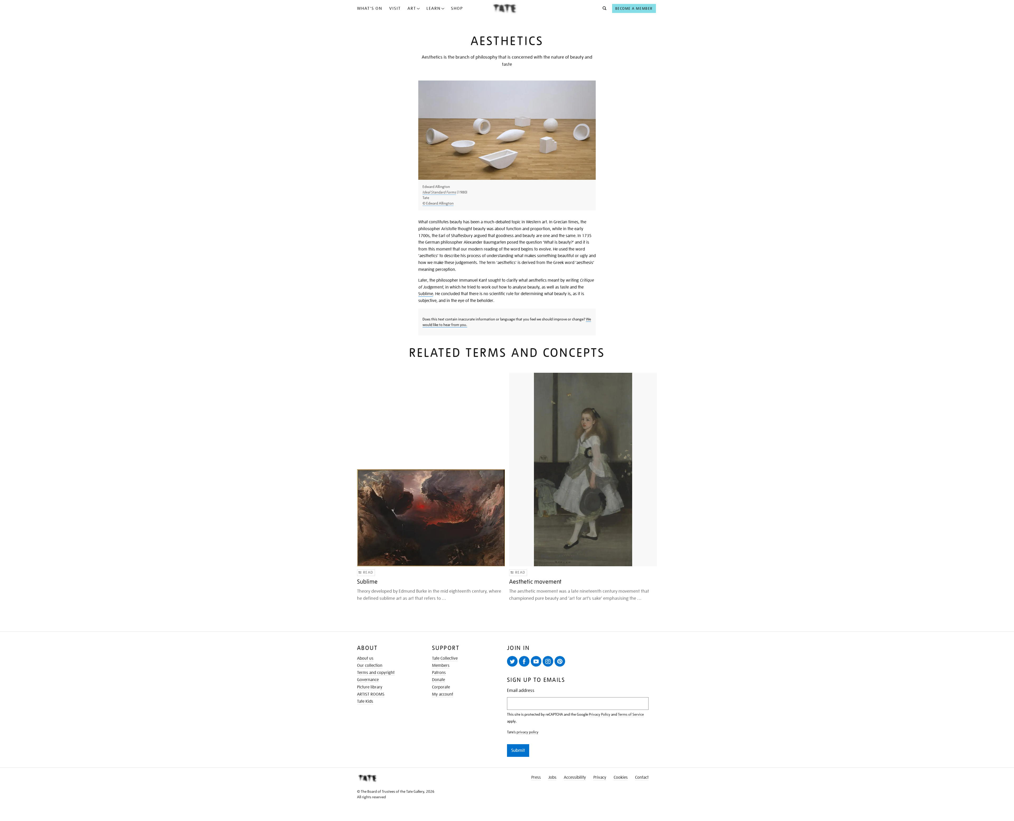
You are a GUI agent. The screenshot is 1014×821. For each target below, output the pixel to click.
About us (365, 658)
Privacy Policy (599, 714)
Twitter (512, 661)
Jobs (552, 777)
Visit (395, 8)
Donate (438, 679)
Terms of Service (631, 714)
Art (411, 8)
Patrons (439, 672)
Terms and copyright (376, 672)
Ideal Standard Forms (439, 192)
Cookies (621, 777)
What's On (369, 8)
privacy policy (527, 732)
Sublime (425, 293)
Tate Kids (365, 701)
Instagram (548, 661)
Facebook (524, 661)
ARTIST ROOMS (370, 694)
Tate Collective (445, 658)
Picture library (369, 687)
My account (442, 694)
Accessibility (575, 777)
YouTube (536, 661)
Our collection (369, 665)
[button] (603, 8)
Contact (642, 777)
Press (536, 777)
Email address (520, 690)
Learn (433, 8)
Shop (457, 8)
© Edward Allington (438, 203)
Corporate (441, 687)
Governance (368, 679)
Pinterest (560, 661)
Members (440, 665)
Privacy (599, 777)
